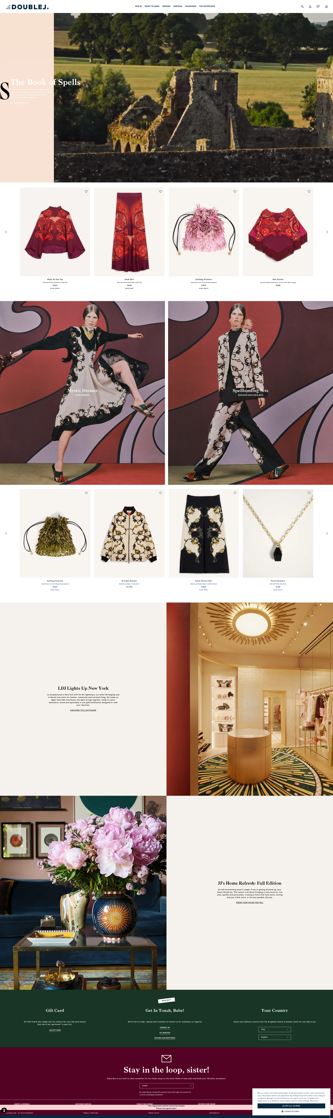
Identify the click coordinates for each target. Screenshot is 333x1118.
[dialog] (291, 1101)
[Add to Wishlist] (86, 192)
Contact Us (165, 1027)
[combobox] (274, 1029)
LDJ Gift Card (55, 1030)
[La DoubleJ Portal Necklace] (55, 534)
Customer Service (83, 1104)
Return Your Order (206, 1104)
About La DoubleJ (22, 1104)
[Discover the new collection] (166, 91)
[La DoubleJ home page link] (27, 7)
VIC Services (164, 1033)
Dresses (166, 6)
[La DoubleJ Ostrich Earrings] (204, 232)
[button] (291, 1111)
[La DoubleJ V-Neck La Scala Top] (129, 533)
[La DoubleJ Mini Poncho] (55, 232)
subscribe (190, 1085)
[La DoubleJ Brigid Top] (278, 232)
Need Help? (166, 1000)
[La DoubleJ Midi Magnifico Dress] (129, 232)
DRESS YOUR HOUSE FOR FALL (249, 903)
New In (138, 6)
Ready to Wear (152, 6)
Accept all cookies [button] (291, 1106)
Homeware (190, 6)
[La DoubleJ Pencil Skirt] (204, 533)
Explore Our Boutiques (164, 1038)
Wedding (177, 6)
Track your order (145, 1104)
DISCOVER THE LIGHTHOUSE (83, 710)
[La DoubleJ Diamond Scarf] (278, 533)
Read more (314, 1101)
